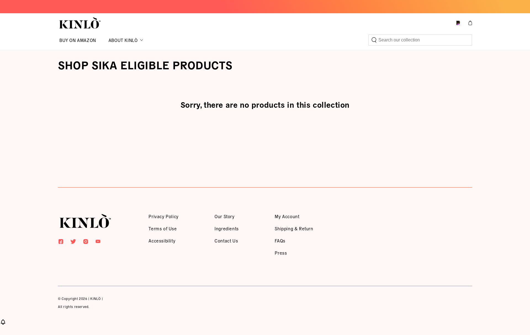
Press (281, 252)
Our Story (224, 216)
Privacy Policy (163, 216)
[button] (420, 40)
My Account (287, 216)
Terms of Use (163, 228)
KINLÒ (95, 298)
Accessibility (162, 240)
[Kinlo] (85, 222)
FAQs (280, 240)
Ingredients (226, 228)
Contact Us (226, 240)
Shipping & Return (294, 228)
